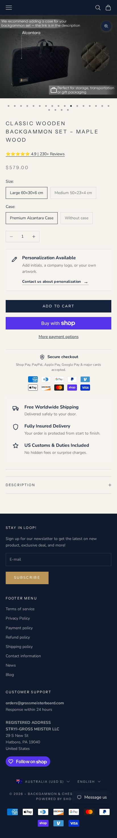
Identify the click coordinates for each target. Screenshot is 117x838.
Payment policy (19, 628)
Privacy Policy (18, 618)
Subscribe (27, 577)
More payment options (59, 336)
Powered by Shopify (58, 799)
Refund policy (18, 637)
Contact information (23, 656)
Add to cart (59, 306)
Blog (10, 674)
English (86, 782)
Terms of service (20, 609)
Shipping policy (19, 646)
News (11, 665)
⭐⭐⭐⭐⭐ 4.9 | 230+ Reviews (35, 154)
